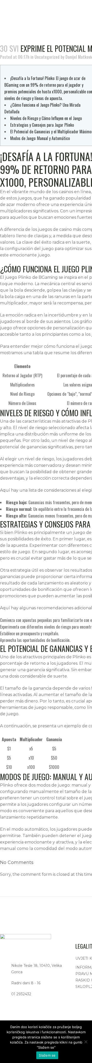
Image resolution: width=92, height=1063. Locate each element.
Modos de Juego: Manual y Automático (40, 138)
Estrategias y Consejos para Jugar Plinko (42, 125)
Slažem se (47, 1055)
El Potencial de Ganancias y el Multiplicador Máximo (50, 131)
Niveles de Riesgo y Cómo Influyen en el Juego (46, 118)
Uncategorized (47, 57)
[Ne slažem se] (85, 1041)
